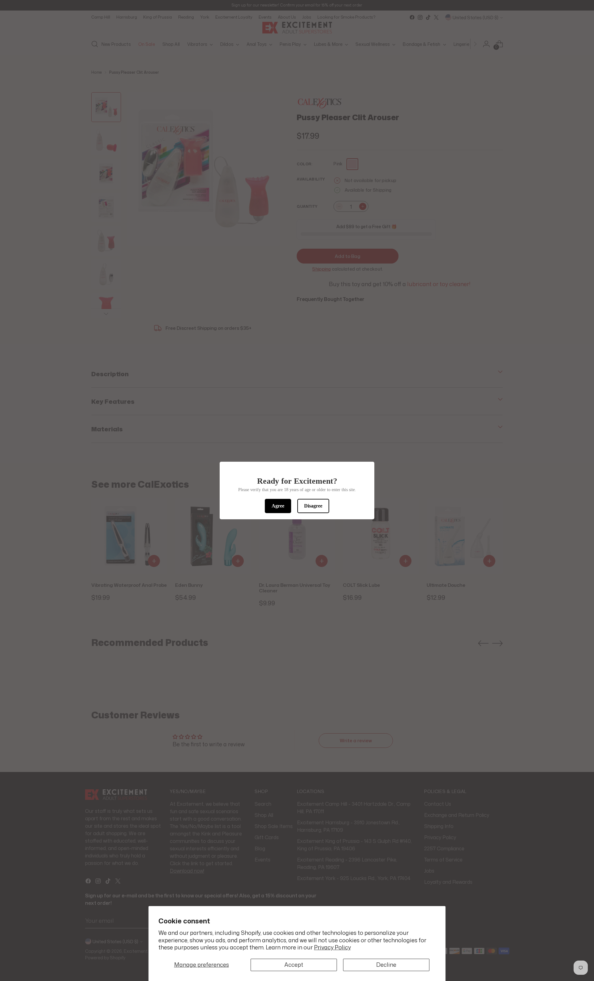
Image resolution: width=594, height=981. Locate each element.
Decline (386, 965)
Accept (293, 965)
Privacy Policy (332, 947)
